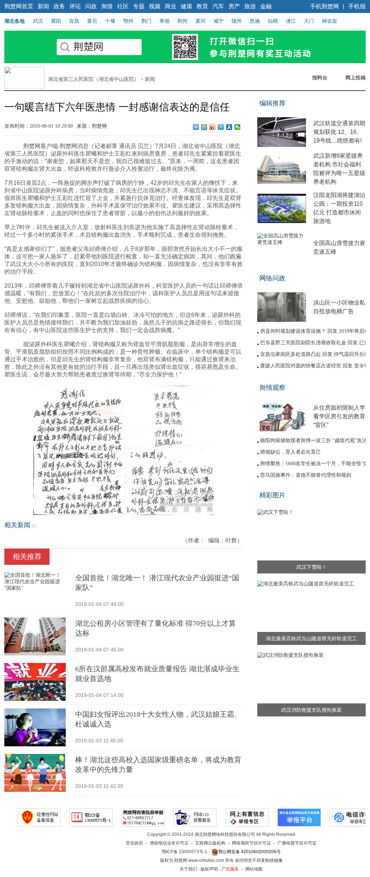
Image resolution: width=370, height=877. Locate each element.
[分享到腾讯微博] (221, 127)
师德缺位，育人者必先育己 (290, 452)
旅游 (250, 6)
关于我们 (188, 869)
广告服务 (230, 869)
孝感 (164, 21)
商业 (170, 6)
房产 (234, 6)
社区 (123, 6)
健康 (186, 6)
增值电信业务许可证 (169, 843)
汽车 (218, 6)
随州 (237, 21)
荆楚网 (99, 126)
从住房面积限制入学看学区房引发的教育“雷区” (339, 416)
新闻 (43, 6)
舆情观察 (272, 387)
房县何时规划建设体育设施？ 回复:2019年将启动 (314, 331)
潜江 (291, 21)
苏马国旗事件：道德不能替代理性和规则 (305, 475)
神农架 (329, 21)
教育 (202, 6)
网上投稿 (355, 77)
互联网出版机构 (210, 843)
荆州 (182, 21)
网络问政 (272, 278)
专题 (139, 6)
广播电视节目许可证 (297, 843)
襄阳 (56, 21)
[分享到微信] (238, 127)
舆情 (107, 6)
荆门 (146, 21)
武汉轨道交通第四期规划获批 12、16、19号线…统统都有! (339, 132)
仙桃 (273, 21)
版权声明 (209, 869)
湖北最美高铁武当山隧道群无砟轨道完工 (311, 638)
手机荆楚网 (324, 6)
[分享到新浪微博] (213, 127)
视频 (154, 6)
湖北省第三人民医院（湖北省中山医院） (93, 79)
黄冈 (200, 21)
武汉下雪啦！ (311, 567)
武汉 (38, 21)
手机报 (357, 6)
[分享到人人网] (229, 127)
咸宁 (219, 21)
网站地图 (254, 869)
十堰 (110, 21)
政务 (59, 6)
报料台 (319, 77)
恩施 (255, 21)
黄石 (92, 21)
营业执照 (134, 843)
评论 (75, 6)
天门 (309, 21)
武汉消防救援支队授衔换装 (311, 710)
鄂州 (128, 21)
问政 (91, 6)
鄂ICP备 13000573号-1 (184, 851)
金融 (266, 6)
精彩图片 (272, 495)
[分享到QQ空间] (204, 127)
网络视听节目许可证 (251, 843)
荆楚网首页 (18, 6)
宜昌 (74, 21)
